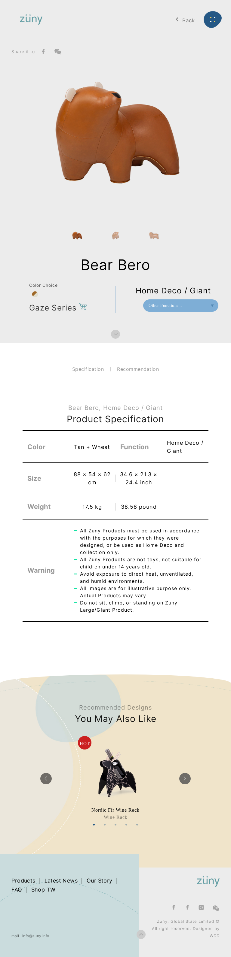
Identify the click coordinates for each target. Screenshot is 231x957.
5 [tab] (137, 824)
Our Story (99, 880)
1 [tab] (93, 824)
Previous (46, 778)
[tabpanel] (115, 778)
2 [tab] (104, 824)
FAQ (16, 889)
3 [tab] (115, 824)
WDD (215, 935)
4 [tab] (126, 824)
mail (15, 936)
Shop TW (43, 889)
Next (185, 778)
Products (23, 880)
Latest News (61, 880)
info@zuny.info (35, 936)
